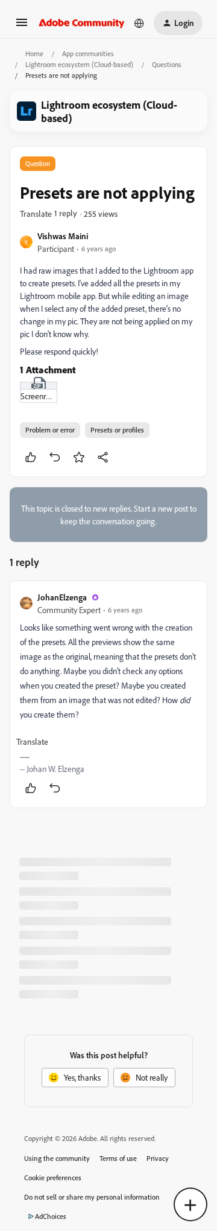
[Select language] (139, 23)
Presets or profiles (117, 429)
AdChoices (50, 1216)
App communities (88, 53)
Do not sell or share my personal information (92, 1196)
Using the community (57, 1158)
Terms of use (118, 1158)
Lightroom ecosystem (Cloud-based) (79, 64)
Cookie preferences (52, 1177)
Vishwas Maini (62, 236)
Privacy (157, 1158)
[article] (108, 694)
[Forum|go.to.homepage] (82, 22)
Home (34, 53)
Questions (166, 64)
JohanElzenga (62, 597)
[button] (21, 26)
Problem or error (50, 429)
